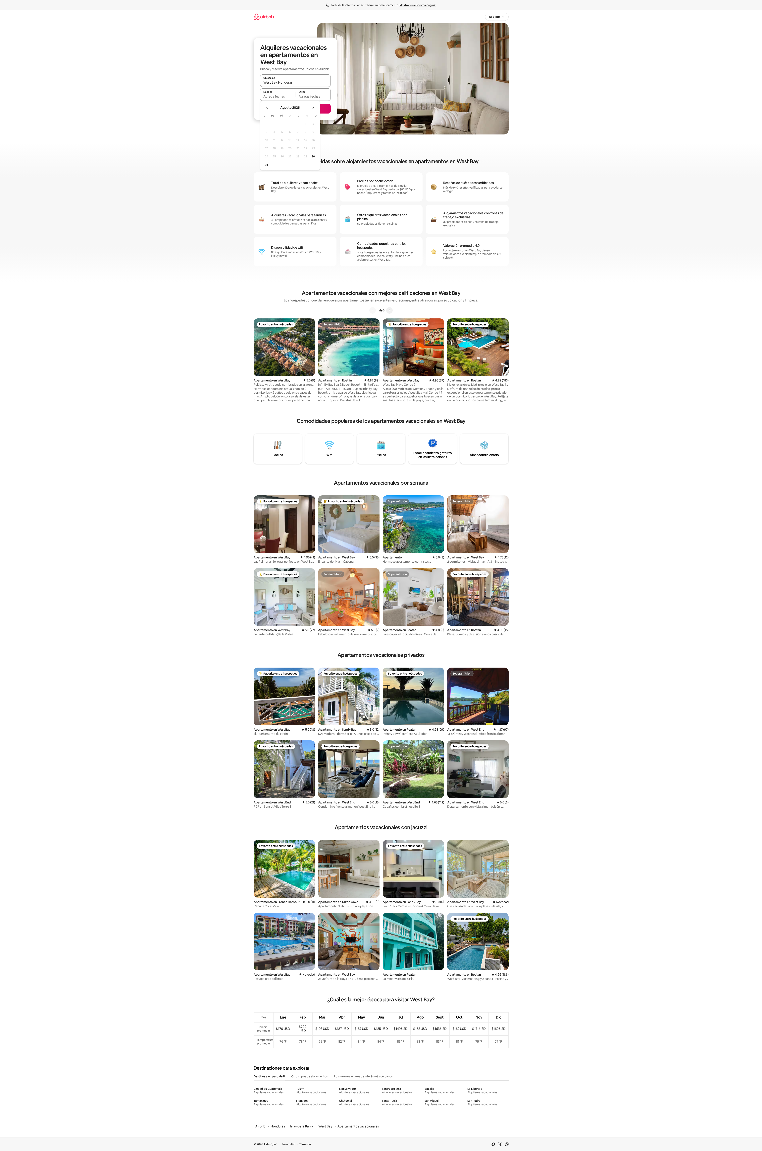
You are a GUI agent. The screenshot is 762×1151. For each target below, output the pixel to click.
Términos (305, 1144)
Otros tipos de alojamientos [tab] (309, 1076)
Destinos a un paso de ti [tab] (269, 1076)
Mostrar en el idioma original (417, 5)
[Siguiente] (389, 310)
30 (313, 156)
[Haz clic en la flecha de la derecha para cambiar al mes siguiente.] (313, 108)
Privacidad (288, 1144)
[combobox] (295, 82)
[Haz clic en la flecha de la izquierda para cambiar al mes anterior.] (267, 108)
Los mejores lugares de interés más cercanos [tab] (363, 1076)
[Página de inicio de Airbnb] (264, 16)
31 (266, 164)
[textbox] (277, 96)
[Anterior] (372, 310)
